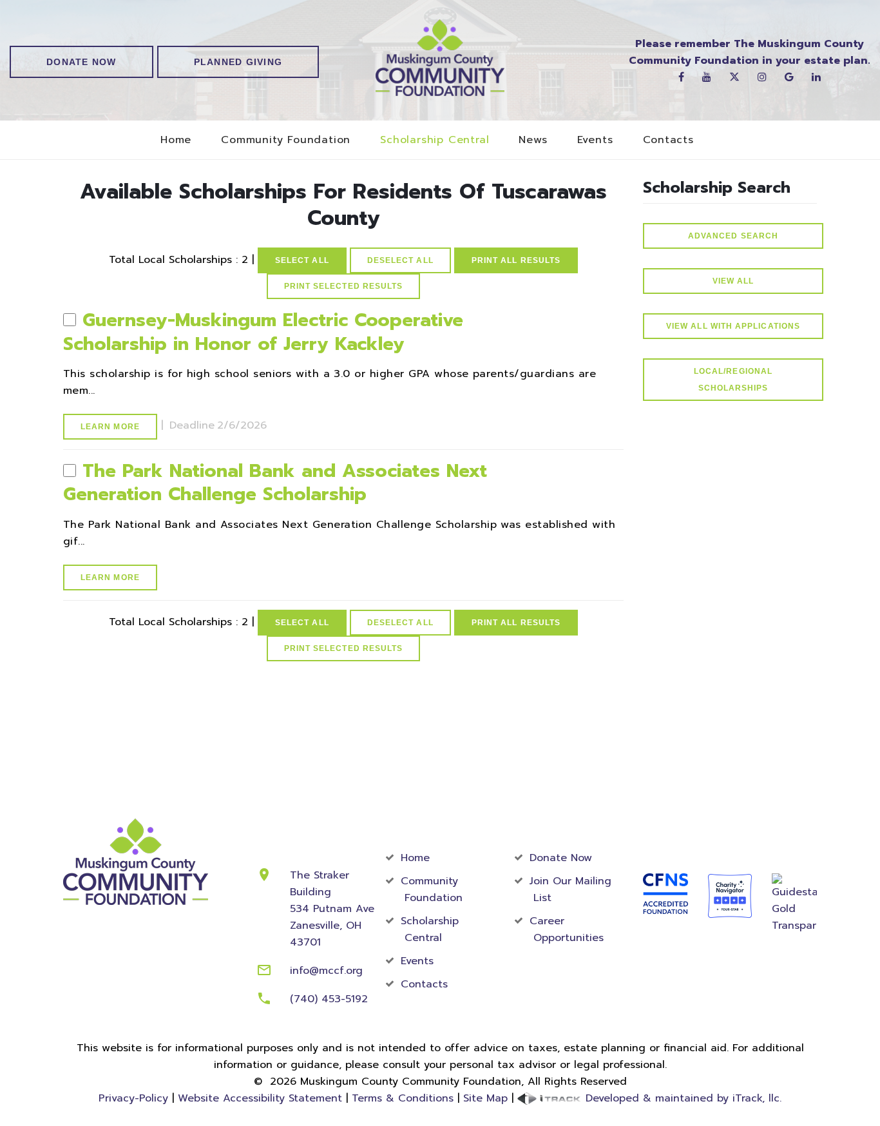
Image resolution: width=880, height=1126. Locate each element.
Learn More (110, 426)
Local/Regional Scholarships (733, 380)
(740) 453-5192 (329, 999)
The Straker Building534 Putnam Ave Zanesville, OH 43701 (332, 909)
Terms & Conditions (403, 1098)
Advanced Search (733, 235)
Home (175, 140)
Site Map (485, 1098)
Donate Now (81, 62)
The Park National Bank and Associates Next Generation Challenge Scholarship (275, 482)
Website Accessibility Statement (260, 1098)
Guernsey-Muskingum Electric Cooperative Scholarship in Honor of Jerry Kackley (263, 331)
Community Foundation (285, 140)
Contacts (668, 140)
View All (733, 281)
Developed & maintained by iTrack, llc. (681, 1098)
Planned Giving (238, 62)
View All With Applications (733, 326)
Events (595, 140)
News (533, 140)
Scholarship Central (434, 140)
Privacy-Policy (133, 1098)
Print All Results (516, 260)
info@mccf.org (326, 970)
